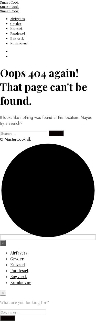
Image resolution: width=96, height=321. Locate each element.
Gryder (16, 23)
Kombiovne (19, 43)
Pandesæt (17, 33)
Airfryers (17, 18)
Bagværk (17, 38)
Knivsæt (16, 28)
